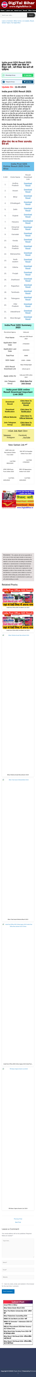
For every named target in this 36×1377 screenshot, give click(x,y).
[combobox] (14, 15)
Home (3, 10)
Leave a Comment (7, 21)
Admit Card (18, 10)
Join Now (28, 75)
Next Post (18, 1222)
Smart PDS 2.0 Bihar (10, 1305)
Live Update (25, 21)
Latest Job (9, 10)
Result (25, 10)
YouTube (26, 437)
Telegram (7, 435)
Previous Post (18, 1219)
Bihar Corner (17, 21)
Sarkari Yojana (6, 22)
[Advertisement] (18, 42)
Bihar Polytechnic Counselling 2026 (15, 1316)
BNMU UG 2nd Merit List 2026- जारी (15, 1319)
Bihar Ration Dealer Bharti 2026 (14, 1308)
